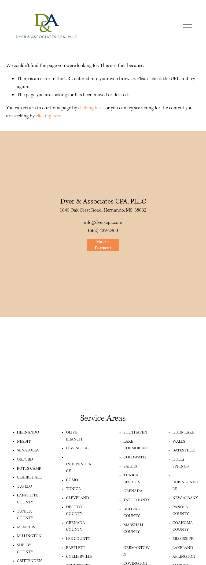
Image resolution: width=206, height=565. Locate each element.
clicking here (91, 108)
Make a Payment (103, 245)
